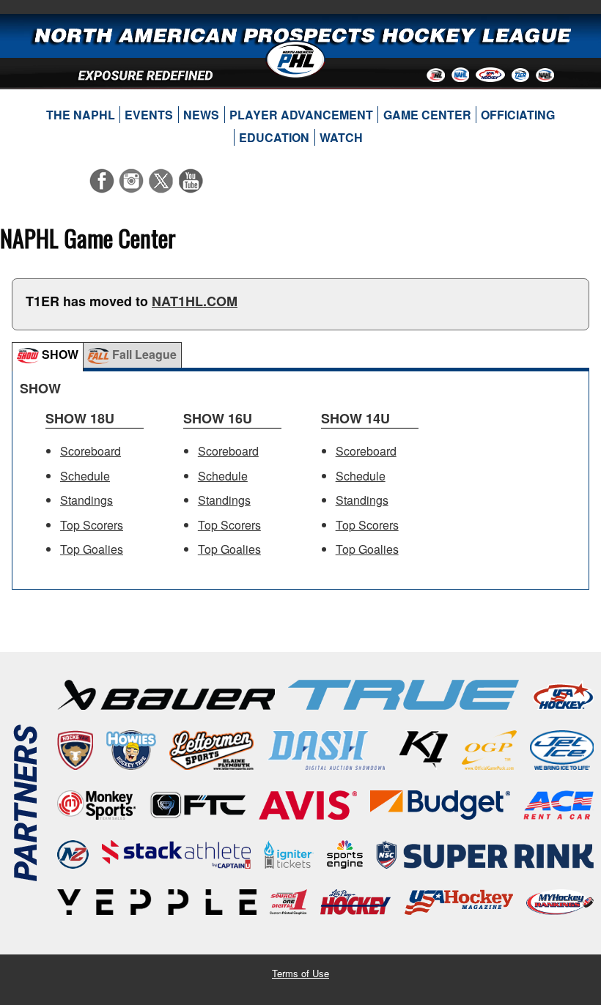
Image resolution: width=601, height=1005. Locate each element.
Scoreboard (90, 450)
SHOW (58, 354)
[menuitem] (80, 115)
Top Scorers (91, 524)
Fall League (143, 354)
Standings (86, 500)
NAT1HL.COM (194, 301)
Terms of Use (300, 973)
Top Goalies (91, 549)
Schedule (85, 475)
